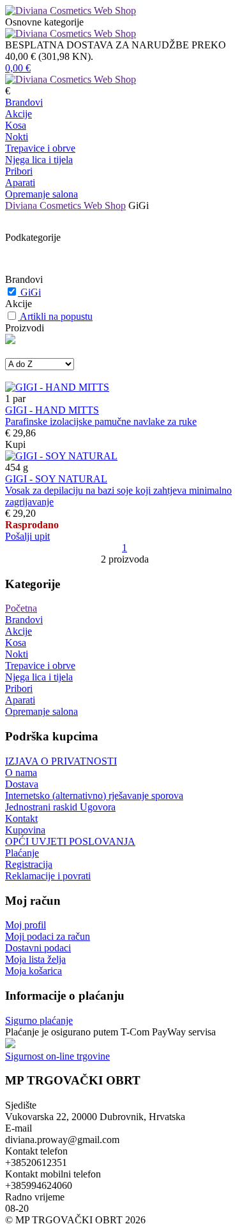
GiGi (30, 292)
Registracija (28, 864)
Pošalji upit (27, 536)
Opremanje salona (41, 194)
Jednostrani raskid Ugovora (60, 807)
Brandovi (24, 102)
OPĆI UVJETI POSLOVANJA (70, 841)
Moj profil (25, 924)
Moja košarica (33, 970)
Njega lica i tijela (39, 159)
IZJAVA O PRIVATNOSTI (61, 761)
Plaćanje (22, 852)
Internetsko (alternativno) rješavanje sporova (94, 795)
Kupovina (25, 829)
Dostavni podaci (38, 947)
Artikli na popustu (56, 316)
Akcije (18, 113)
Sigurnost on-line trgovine (57, 1056)
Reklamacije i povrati (48, 875)
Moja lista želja (35, 959)
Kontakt (21, 818)
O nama (21, 772)
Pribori (19, 171)
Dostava (21, 784)
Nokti (16, 136)
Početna (21, 608)
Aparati (20, 182)
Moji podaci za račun (47, 936)
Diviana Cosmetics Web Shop (65, 205)
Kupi (15, 444)
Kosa (15, 125)
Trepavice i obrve (40, 148)
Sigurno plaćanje (39, 1020)
